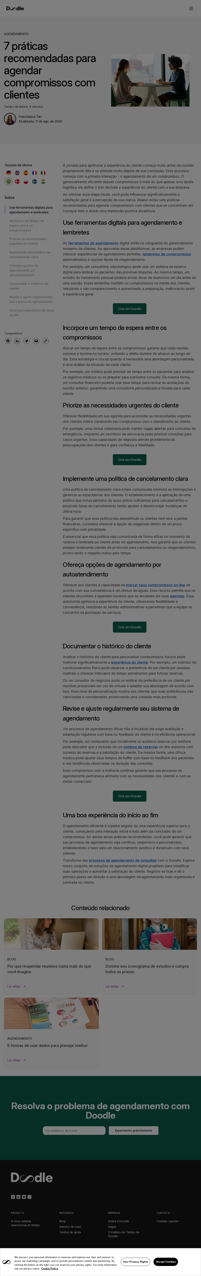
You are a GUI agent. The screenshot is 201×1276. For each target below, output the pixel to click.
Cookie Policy (49, 1268)
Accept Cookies (166, 1261)
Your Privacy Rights (135, 1261)
